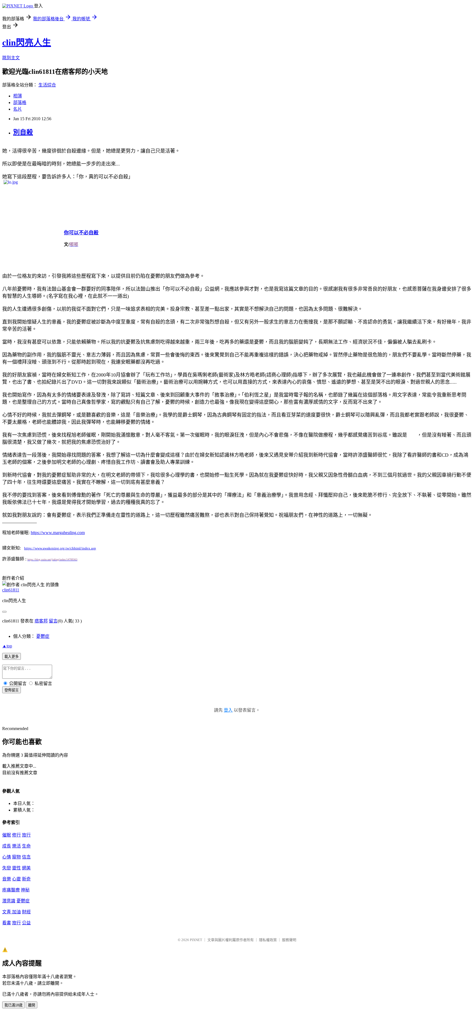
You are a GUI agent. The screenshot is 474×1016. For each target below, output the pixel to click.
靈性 (16, 868)
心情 (6, 857)
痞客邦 (41, 621)
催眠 (6, 835)
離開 (31, 1005)
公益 (26, 922)
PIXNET (196, 940)
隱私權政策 (268, 940)
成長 (6, 846)
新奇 (26, 879)
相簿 (17, 96)
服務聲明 (289, 940)
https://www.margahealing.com (58, 532)
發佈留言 (11, 690)
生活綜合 (47, 85)
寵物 (16, 857)
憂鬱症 (42, 636)
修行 (16, 835)
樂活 (16, 846)
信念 (26, 857)
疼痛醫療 (11, 890)
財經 (26, 912)
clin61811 (10, 590)
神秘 (25, 890)
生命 (26, 846)
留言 (53, 621)
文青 (7, 912)
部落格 (19, 102)
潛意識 (8, 901)
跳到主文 (11, 57)
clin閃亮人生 (26, 42)
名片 (17, 109)
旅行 (26, 835)
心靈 (16, 879)
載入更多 (11, 657)
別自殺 (23, 132)
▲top (7, 646)
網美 (26, 868)
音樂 (6, 879)
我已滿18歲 (13, 1005)
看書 (6, 922)
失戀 (6, 868)
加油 (16, 912)
